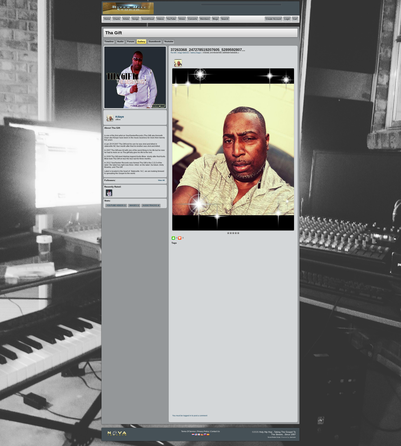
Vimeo (182, 19)
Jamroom (293, 437)
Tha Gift (173, 53)
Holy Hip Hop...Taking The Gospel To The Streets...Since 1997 (277, 433)
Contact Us (215, 431)
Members (205, 19)
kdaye (119, 116)
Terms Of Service (188, 431)
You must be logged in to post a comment (189, 416)
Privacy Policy (203, 431)
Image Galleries (183, 53)
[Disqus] (233, 287)
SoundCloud (148, 19)
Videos (160, 19)
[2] (229, 233)
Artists (126, 19)
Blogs (215, 19)
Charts (116, 19)
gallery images (196, 53)
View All (161, 180)
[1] (228, 233)
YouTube (171, 19)
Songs (135, 19)
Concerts (192, 19)
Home (107, 19)
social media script (274, 437)
